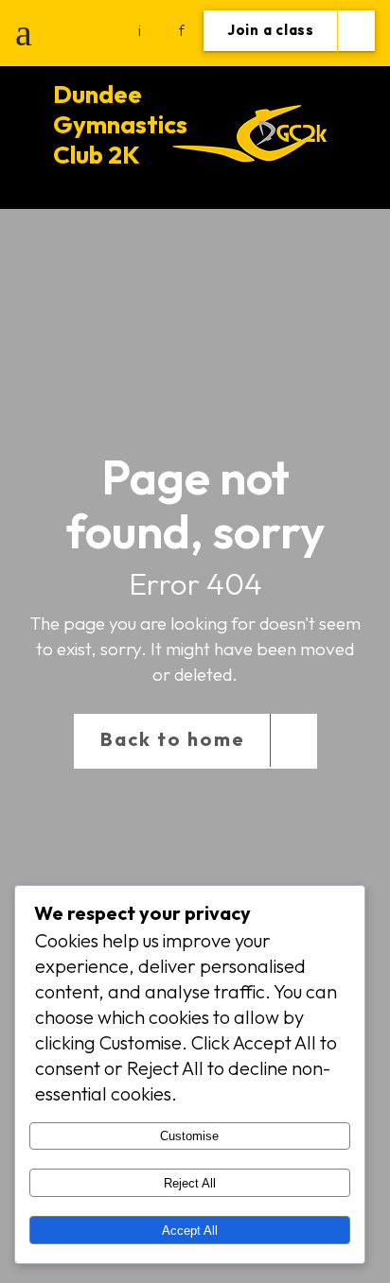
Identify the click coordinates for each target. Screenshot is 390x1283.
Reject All (190, 1183)
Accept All (190, 1230)
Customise (189, 1136)
